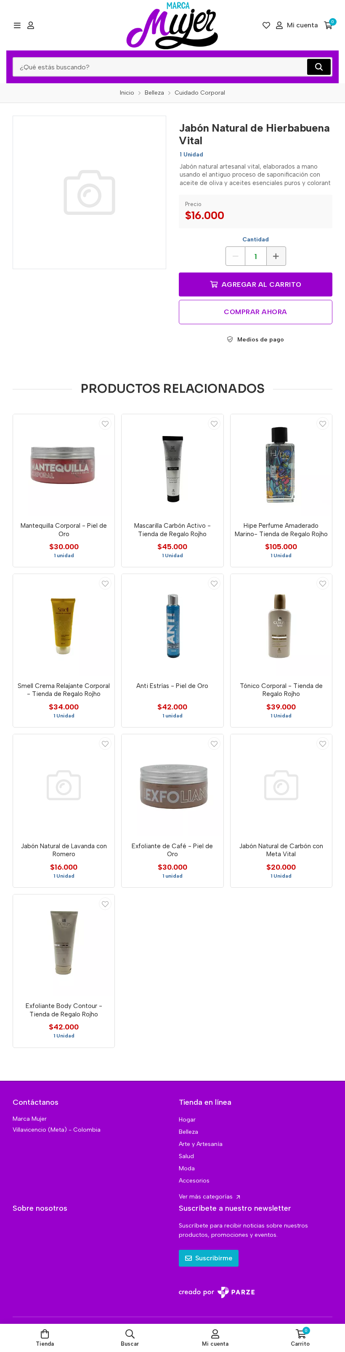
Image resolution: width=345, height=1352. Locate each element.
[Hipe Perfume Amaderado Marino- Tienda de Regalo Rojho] (281, 465)
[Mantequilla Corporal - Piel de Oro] (63, 465)
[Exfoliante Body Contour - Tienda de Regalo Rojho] (63, 945)
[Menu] (17, 25)
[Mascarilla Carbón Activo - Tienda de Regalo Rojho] (172, 465)
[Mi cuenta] (30, 25)
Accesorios (194, 1180)
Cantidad (255, 239)
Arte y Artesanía (201, 1144)
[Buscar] (319, 67)
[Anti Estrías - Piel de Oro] (172, 624)
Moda (187, 1168)
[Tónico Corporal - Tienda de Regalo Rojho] (281, 624)
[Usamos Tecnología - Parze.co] (217, 1292)
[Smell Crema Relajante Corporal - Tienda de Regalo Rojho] (63, 624)
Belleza (188, 1131)
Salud (186, 1156)
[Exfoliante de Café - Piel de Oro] (172, 785)
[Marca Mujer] (172, 25)
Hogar (187, 1119)
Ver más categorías (206, 1196)
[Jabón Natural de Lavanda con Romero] (63, 785)
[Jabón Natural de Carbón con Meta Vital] (281, 785)
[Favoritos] (266, 25)
